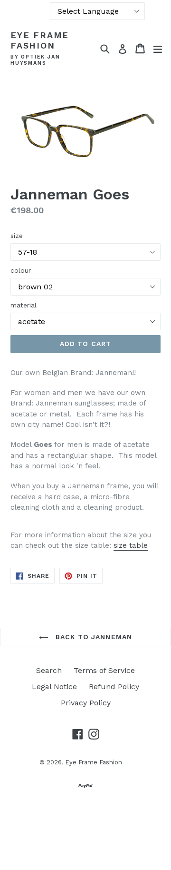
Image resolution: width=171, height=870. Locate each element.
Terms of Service (104, 670)
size (16, 235)
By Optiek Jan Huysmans (35, 60)
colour (20, 270)
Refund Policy (114, 686)
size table (131, 545)
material (23, 305)
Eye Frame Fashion (39, 40)
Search (49, 670)
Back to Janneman (92, 637)
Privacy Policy (86, 702)
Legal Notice (54, 686)
